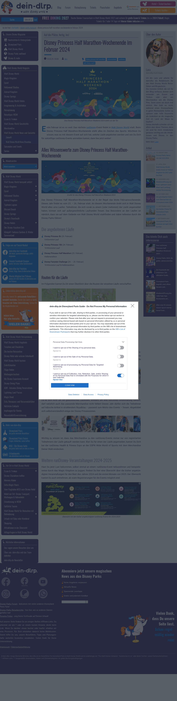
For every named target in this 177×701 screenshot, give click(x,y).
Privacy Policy (103, 394)
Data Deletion (73, 394)
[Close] (133, 306)
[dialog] (88, 350)
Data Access (88, 394)
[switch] (120, 347)
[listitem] (88, 342)
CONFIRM (70, 385)
